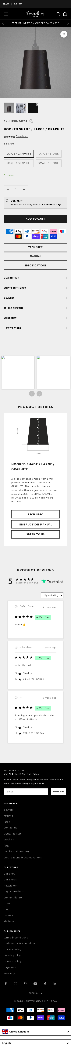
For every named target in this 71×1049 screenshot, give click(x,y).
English (34, 993)
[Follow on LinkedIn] (55, 983)
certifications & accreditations (23, 857)
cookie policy (12, 955)
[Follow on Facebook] (6, 983)
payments (10, 967)
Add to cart (35, 218)
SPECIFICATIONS (35, 265)
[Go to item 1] (9, 108)
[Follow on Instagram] (15, 983)
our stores (10, 879)
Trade (6, 4)
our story (9, 873)
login (7, 822)
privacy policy (12, 949)
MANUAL (35, 256)
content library (13, 897)
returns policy (12, 961)
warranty (9, 973)
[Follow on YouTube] (35, 983)
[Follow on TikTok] (45, 983)
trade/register (12, 833)
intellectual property (16, 851)
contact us (10, 827)
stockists (9, 839)
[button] (18, 372)
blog (6, 909)
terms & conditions (16, 937)
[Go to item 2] (21, 108)
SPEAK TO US (35, 534)
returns (8, 816)
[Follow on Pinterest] (25, 983)
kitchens (9, 921)
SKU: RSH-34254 (15, 121)
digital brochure (14, 891)
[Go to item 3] (33, 108)
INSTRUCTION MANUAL (35, 524)
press (7, 903)
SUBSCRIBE (58, 792)
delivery (8, 810)
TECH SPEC (35, 247)
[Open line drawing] (35, 436)
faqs (6, 845)
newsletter (10, 885)
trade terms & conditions (20, 943)
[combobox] (35, 1032)
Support (18, 4)
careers (8, 915)
